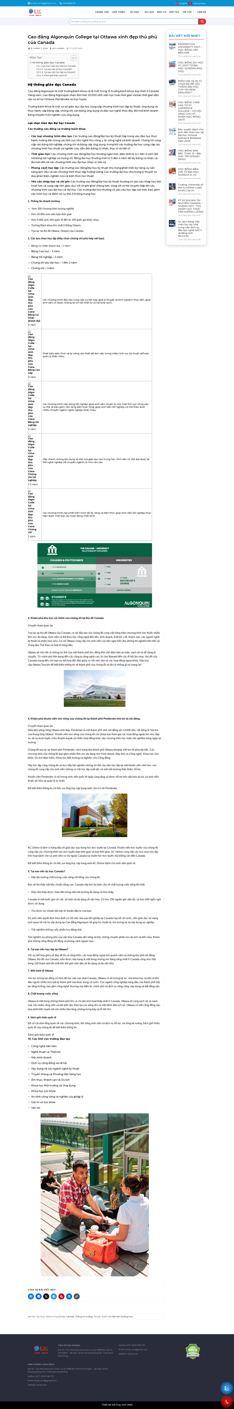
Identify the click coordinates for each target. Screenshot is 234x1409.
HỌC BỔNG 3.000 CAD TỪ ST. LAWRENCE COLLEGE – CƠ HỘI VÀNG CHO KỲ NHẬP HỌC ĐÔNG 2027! (189, 111)
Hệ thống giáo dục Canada (48, 62)
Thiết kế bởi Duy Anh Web (117, 1404)
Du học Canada (66, 1316)
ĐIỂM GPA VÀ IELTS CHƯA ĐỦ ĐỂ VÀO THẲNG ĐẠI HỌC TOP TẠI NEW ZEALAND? (190, 87)
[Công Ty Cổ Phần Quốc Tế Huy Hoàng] (40, 12)
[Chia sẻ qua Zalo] (38, 1296)
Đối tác (174, 12)
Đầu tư (161, 12)
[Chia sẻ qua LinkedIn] (69, 1296)
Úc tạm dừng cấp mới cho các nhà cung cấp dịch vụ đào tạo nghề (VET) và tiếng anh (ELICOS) (190, 228)
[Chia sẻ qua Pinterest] (61, 1296)
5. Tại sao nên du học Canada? (57, 69)
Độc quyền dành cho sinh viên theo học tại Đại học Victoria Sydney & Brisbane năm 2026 (191, 135)
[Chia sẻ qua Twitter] (46, 1296)
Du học (134, 12)
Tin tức (187, 12)
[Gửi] (202, 22)
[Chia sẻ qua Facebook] (31, 1296)
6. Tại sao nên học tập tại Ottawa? (58, 72)
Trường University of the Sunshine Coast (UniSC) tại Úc (190, 187)
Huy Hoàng (58, 48)
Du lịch (149, 12)
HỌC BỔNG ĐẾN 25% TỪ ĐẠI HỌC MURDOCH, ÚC (188, 172)
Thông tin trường (84, 1316)
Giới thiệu (118, 12)
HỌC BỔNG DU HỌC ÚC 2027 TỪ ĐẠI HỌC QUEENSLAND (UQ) (190, 67)
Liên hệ (201, 12)
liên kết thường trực (122, 1316)
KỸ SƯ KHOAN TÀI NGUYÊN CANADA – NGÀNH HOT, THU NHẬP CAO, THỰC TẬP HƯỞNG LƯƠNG (191, 206)
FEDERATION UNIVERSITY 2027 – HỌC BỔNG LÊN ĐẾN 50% (190, 48)
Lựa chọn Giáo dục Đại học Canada (58, 66)
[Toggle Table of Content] (72, 58)
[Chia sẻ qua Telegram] (54, 1296)
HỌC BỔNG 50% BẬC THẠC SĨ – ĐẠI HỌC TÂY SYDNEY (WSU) (189, 155)
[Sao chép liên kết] (77, 1296)
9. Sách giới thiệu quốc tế (54, 75)
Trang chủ (102, 12)
